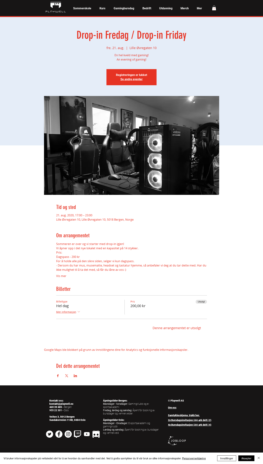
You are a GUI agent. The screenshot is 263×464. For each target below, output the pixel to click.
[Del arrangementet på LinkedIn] (75, 375)
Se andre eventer (131, 79)
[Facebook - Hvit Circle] (58, 434)
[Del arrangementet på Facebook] (58, 375)
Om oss (172, 407)
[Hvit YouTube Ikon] (86, 434)
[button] (102, 8)
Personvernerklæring (194, 458)
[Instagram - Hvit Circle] (68, 434)
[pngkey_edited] (96, 434)
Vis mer (61, 276)
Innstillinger (226, 458)
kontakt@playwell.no (61, 403)
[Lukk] (259, 458)
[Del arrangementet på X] (66, 375)
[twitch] (77, 434)
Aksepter (246, 458)
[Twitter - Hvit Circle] (49, 434)
